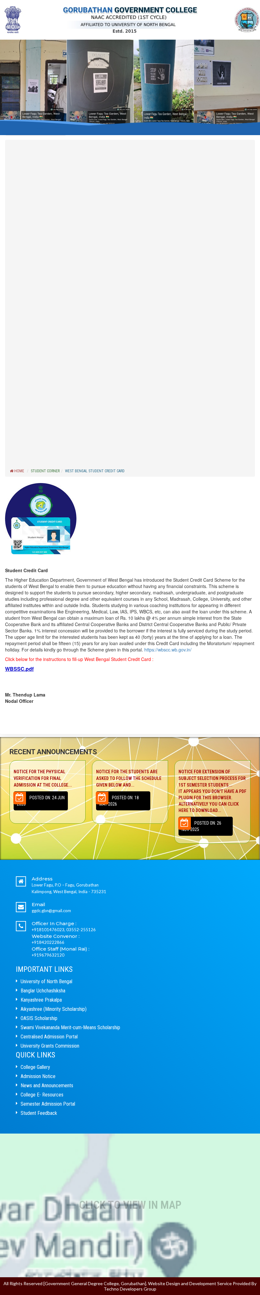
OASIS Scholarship (39, 1018)
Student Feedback (39, 1113)
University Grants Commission (50, 1046)
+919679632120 (48, 955)
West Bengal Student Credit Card (95, 471)
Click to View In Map (130, 1205)
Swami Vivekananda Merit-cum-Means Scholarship (70, 1027)
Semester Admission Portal (48, 1104)
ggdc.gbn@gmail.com (51, 910)
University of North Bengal (46, 981)
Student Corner (45, 471)
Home (18, 471)
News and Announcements (47, 1085)
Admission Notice (38, 1076)
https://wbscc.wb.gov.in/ (167, 649)
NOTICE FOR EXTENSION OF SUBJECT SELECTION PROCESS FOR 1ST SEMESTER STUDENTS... (130, 791)
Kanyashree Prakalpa (41, 1000)
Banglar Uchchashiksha (43, 991)
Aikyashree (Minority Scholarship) (54, 1009)
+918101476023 (48, 929)
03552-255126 (81, 929)
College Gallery (35, 1067)
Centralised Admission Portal (49, 1037)
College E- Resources (42, 1095)
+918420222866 (48, 942)
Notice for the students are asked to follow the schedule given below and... (46, 778)
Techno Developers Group (130, 1289)
